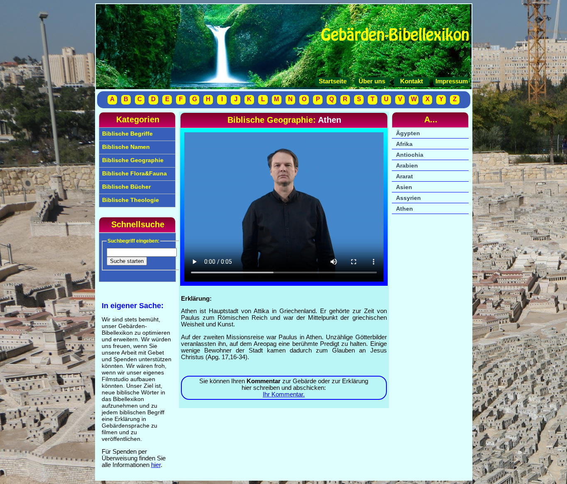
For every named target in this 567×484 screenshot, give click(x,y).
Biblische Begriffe (126, 133)
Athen (404, 208)
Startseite (333, 81)
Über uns (372, 81)
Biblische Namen (125, 146)
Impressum (451, 81)
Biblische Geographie (132, 160)
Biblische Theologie (129, 200)
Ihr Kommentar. (284, 394)
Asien (404, 187)
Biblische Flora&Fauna (133, 173)
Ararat (404, 176)
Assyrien (408, 198)
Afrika (404, 144)
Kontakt (411, 81)
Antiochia (409, 154)
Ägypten (408, 133)
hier (156, 465)
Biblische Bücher (125, 186)
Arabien (407, 165)
